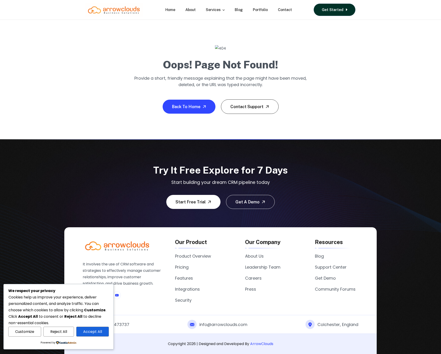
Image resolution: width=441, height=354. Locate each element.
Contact (285, 10)
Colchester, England (337, 324)
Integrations (187, 289)
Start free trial (190, 201)
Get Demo (325, 278)
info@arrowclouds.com (223, 324)
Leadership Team (262, 267)
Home (170, 10)
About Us (254, 256)
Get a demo (247, 201)
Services (213, 10)
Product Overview (193, 256)
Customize (24, 331)
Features (184, 278)
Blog (239, 10)
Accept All (92, 331)
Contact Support (247, 106)
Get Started (333, 10)
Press (250, 289)
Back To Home (186, 106)
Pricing (182, 267)
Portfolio (260, 10)
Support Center (331, 267)
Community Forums (335, 289)
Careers (253, 278)
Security (183, 300)
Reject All (58, 331)
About (190, 10)
